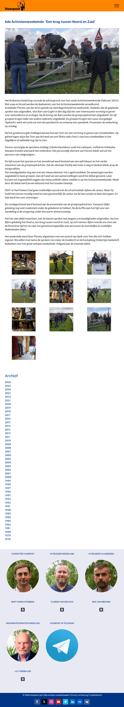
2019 (8, 407)
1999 (8, 480)
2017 (7, 415)
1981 (7, 528)
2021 (7, 400)
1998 (8, 484)
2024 (8, 389)
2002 (8, 469)
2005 (8, 458)
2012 (7, 433)
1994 (8, 498)
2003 (8, 466)
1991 (7, 506)
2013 (7, 429)
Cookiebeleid (95, 695)
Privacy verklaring (79, 695)
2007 (8, 451)
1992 (8, 502)
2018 (8, 411)
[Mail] (23, 609)
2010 (8, 440)
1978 (8, 539)
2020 (8, 404)
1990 (8, 510)
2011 (7, 437)
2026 (8, 382)
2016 (8, 418)
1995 (8, 495)
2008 (8, 447)
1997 (8, 488)
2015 (7, 422)
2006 (8, 455)
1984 (8, 524)
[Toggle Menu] (117, 5)
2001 (8, 473)
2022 (8, 396)
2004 (8, 462)
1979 (8, 535)
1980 (8, 531)
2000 (8, 477)
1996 (8, 491)
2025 (8, 385)
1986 (8, 520)
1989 (8, 513)
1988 (8, 517)
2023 (8, 393)
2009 (8, 444)
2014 (8, 425)
